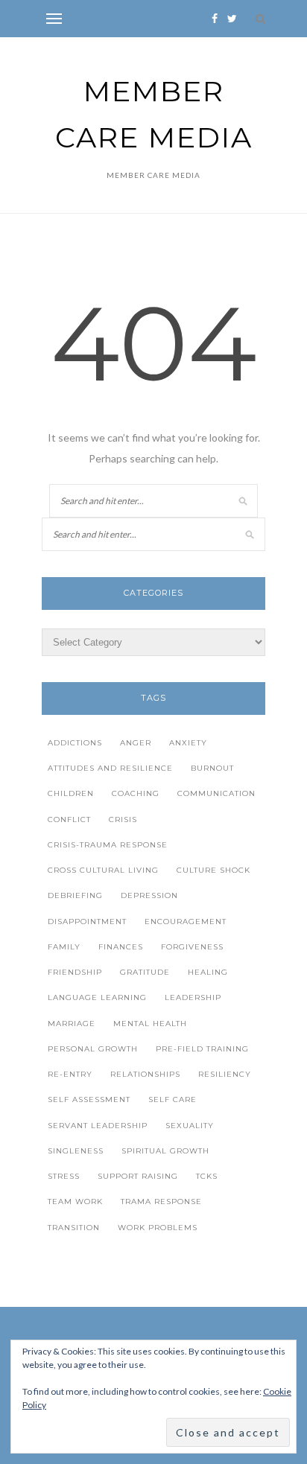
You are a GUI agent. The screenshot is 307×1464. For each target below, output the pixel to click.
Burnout (212, 768)
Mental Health (150, 1023)
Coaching (135, 793)
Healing (208, 972)
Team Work (75, 1201)
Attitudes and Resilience (110, 768)
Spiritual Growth (165, 1151)
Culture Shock (213, 870)
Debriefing (75, 895)
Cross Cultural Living (103, 870)
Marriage (71, 1023)
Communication (216, 793)
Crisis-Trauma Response (108, 845)
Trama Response (161, 1201)
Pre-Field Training (202, 1049)
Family (64, 947)
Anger (135, 743)
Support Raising (138, 1176)
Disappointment (87, 921)
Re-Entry (70, 1074)
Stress (64, 1176)
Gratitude (145, 972)
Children (71, 793)
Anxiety (188, 743)
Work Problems (157, 1227)
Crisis (123, 819)
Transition (74, 1227)
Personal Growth (93, 1049)
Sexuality (189, 1125)
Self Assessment (89, 1099)
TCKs (207, 1176)
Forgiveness (192, 947)
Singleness (76, 1151)
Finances (120, 947)
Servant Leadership (98, 1125)
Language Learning (97, 997)
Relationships (145, 1074)
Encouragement (186, 921)
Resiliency (224, 1074)
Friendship (75, 972)
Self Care (172, 1099)
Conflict (69, 819)
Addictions (75, 743)
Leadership (193, 997)
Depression (149, 895)
